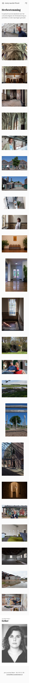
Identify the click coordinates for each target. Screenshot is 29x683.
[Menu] (26, 3)
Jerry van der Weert (12, 3)
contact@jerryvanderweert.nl (14, 674)
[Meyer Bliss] (0, 358)
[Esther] (28, 358)
